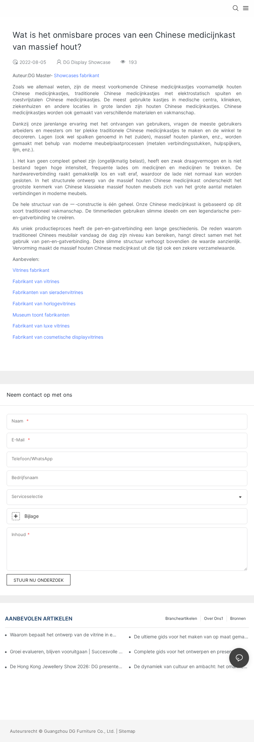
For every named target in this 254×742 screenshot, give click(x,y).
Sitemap (127, 731)
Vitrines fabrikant (31, 270)
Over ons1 (213, 618)
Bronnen (238, 618)
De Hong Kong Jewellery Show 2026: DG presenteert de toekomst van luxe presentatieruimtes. (67, 666)
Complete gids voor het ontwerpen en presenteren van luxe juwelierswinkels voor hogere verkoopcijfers (191, 651)
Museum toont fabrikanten (41, 315)
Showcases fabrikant (76, 75)
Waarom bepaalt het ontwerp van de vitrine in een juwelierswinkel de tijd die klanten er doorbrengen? (63, 634)
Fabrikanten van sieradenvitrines (48, 292)
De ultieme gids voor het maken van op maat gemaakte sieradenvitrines (191, 636)
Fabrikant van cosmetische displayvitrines (58, 337)
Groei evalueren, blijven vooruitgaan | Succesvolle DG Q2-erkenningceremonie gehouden (67, 651)
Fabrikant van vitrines (36, 281)
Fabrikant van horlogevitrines (44, 303)
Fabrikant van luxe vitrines (41, 325)
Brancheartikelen (181, 618)
